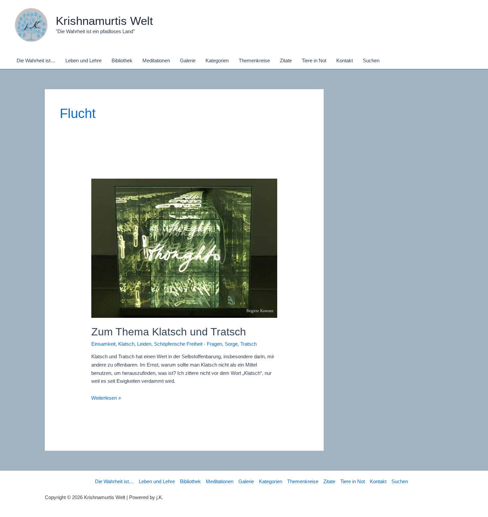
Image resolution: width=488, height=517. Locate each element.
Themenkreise (302, 481)
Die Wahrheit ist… (114, 481)
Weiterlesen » (106, 398)
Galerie (246, 481)
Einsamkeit (103, 344)
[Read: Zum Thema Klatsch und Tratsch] (184, 248)
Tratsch (248, 344)
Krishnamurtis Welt (104, 20)
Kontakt (378, 481)
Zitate (329, 481)
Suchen (399, 481)
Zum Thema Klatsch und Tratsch (168, 332)
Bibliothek (190, 481)
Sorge (231, 344)
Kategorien (270, 481)
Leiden (144, 344)
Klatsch (126, 344)
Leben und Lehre (157, 481)
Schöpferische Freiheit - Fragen (188, 344)
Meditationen (219, 481)
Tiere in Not (352, 481)
